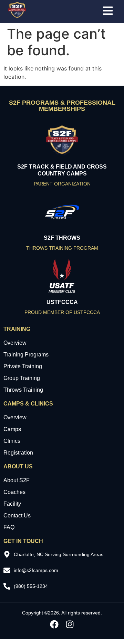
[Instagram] (69, 624)
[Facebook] (54, 624)
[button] (108, 11)
